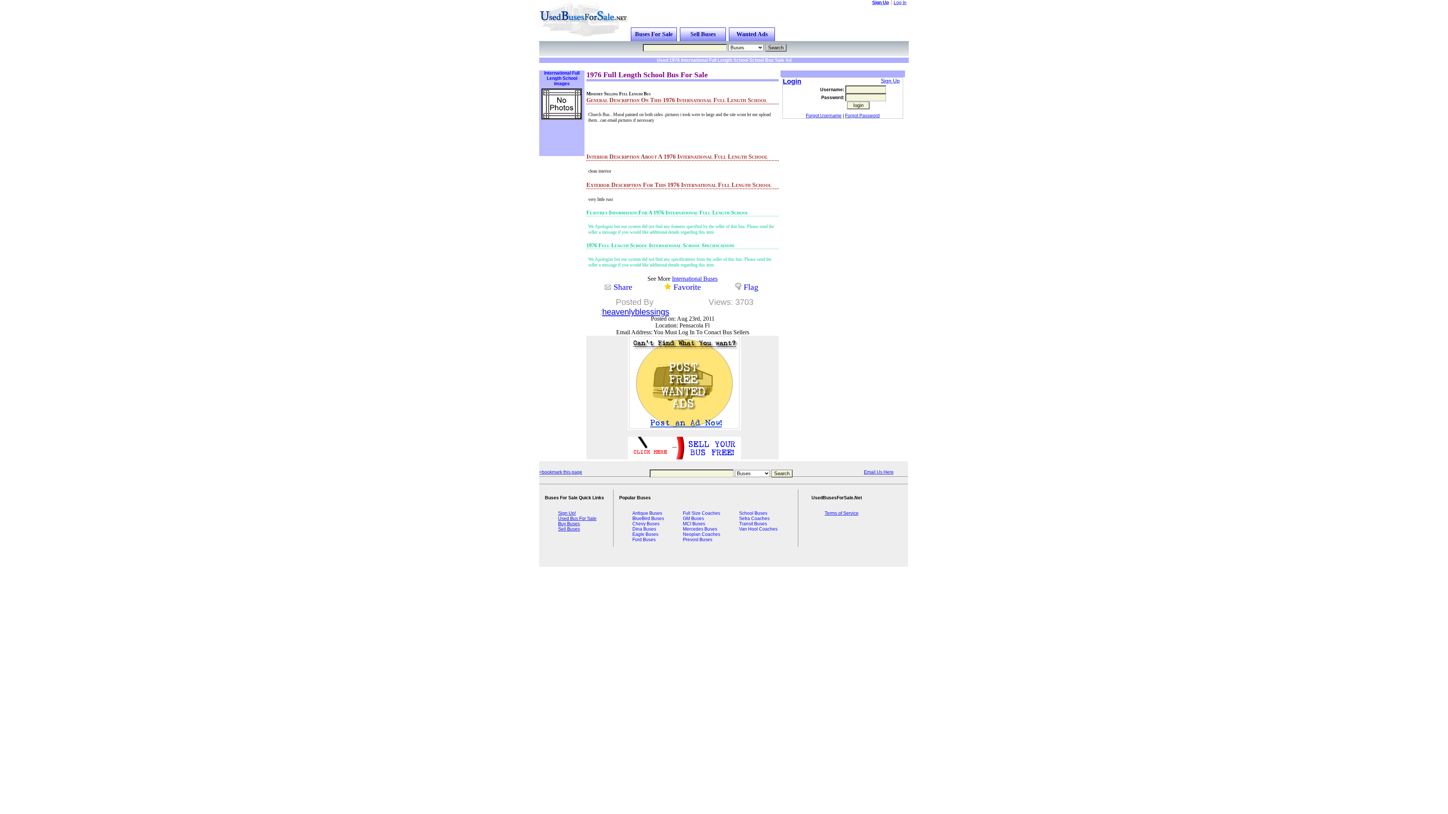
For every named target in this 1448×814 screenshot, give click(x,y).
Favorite (687, 287)
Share (623, 287)
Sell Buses (703, 34)
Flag (751, 287)
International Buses (695, 278)
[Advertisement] (635, 66)
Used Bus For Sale (577, 518)
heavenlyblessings (635, 312)
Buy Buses (569, 523)
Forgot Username (824, 115)
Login (792, 81)
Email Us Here (879, 472)
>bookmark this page (560, 472)
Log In (900, 2)
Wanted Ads (752, 34)
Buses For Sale (654, 34)
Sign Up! (567, 513)
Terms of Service (842, 513)
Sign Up (880, 2)
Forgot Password (862, 115)
